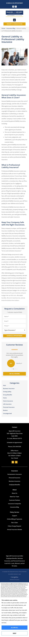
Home (3, 28)
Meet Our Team (14, 496)
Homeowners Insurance (14, 474)
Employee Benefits (14, 485)
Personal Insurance (14, 478)
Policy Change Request (14, 526)
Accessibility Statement (13, 574)
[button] (14, 20)
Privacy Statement (22, 571)
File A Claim (14, 522)
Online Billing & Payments (14, 519)
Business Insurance (14, 481)
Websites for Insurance (14, 579)
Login (19, 574)
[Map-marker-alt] (13, 7)
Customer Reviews (14, 500)
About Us (14, 493)
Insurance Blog (10, 28)
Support (14, 516)
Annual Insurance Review (14, 529)
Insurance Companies (14, 504)
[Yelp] (16, 7)
